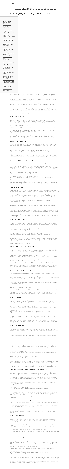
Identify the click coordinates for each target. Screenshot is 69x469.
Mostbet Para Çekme (7, 37)
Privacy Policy (60, 467)
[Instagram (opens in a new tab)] (58, 0)
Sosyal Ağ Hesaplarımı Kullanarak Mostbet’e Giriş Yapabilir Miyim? (8, 44)
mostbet (27, 125)
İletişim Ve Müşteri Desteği (8, 76)
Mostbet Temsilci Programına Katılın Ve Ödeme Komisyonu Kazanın (8, 84)
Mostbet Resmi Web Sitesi (8, 39)
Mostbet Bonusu (6, 74)
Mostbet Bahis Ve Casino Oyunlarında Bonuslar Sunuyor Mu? (8, 62)
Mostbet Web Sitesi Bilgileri (8, 81)
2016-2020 (16, 467)
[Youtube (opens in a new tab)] (60, 0)
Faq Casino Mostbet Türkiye (8, 80)
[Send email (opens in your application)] (61, 0)
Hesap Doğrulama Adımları (8, 77)
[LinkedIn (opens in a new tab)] (59, 0)
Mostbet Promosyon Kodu (8, 49)
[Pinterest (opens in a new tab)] (57, 0)
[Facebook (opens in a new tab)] (56, 0)
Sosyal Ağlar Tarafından (7, 21)
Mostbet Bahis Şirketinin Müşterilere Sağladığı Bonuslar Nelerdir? (9, 53)
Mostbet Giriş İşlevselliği (7, 50)
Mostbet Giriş (5, 78)
